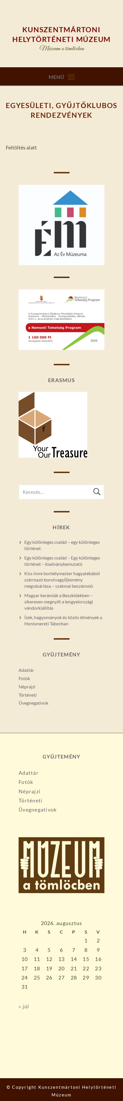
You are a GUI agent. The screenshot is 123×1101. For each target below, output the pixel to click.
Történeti (28, 694)
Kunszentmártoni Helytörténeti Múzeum (61, 34)
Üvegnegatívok (33, 702)
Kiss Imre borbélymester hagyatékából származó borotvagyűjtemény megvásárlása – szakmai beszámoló (62, 580)
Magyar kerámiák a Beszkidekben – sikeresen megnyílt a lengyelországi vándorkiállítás (58, 602)
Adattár (26, 670)
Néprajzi (27, 686)
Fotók (24, 678)
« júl (24, 1006)
